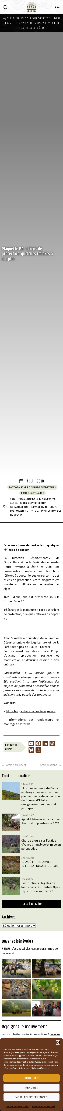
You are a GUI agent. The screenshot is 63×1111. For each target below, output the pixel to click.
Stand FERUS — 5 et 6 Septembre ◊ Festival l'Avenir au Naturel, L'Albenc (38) (32, 23)
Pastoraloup (16, 1012)
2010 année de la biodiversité (36, 499)
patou (34, 510)
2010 (12, 499)
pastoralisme (19, 510)
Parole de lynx (16, 995)
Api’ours (46, 995)
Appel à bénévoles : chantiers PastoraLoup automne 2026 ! (41, 823)
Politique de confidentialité (43, 1106)
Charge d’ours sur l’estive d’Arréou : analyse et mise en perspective (41, 844)
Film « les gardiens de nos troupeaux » (30, 711)
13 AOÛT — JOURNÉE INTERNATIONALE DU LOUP (40, 864)
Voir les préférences (31, 1097)
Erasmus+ (46, 1012)
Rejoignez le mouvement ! (26, 1027)
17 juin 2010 (34, 481)
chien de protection (33, 502)
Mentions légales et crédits (17, 1106)
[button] (57, 1042)
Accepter (31, 1078)
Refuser (31, 1087)
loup (53, 506)
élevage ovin (39, 506)
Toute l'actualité (32, 493)
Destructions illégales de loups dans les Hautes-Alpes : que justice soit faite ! (40, 887)
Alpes (13, 502)
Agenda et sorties (13, 18)
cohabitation (19, 506)
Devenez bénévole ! (17, 941)
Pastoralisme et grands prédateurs (32, 487)
